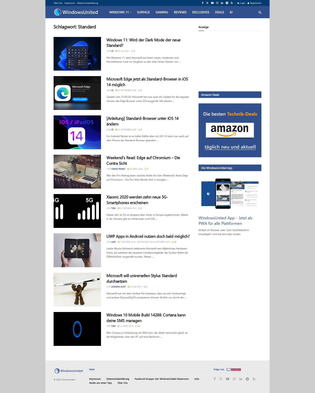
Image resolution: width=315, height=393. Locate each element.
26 (175, 241)
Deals (219, 12)
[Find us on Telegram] (227, 3)
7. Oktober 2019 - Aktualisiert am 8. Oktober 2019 (144, 241)
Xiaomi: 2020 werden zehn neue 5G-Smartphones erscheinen (137, 199)
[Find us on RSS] (232, 3)
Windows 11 (119, 12)
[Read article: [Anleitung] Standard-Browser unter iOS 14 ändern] (77, 132)
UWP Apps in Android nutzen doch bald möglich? (148, 236)
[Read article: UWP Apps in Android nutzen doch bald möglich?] (77, 250)
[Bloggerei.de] (233, 369)
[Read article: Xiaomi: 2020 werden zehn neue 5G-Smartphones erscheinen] (77, 211)
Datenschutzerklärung (87, 2)
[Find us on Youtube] (212, 3)
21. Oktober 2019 (127, 208)
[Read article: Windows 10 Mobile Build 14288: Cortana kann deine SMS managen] (77, 329)
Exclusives (200, 12)
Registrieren (255, 2)
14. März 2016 (126, 326)
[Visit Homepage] (77, 12)
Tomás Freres (118, 168)
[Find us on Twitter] (207, 3)
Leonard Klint (118, 286)
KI (231, 12)
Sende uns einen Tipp (100, 382)
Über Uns (58, 2)
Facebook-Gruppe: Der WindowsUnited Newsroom (162, 378)
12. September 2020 (126, 129)
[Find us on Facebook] (202, 3)
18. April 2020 (136, 168)
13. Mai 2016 (135, 286)
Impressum (70, 2)
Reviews (180, 12)
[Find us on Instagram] (217, 3)
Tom (113, 208)
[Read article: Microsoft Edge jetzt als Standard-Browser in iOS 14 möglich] (77, 93)
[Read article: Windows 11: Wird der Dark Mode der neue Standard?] (77, 54)
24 (138, 326)
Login (242, 2)
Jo (112, 51)
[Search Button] (260, 12)
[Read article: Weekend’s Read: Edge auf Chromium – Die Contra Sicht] (77, 172)
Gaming (162, 12)
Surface (143, 12)
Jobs (196, 378)
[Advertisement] (230, 61)
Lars (113, 241)
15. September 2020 (126, 90)
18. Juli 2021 (123, 51)
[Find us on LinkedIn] (222, 3)
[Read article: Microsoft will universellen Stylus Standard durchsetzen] (77, 290)
